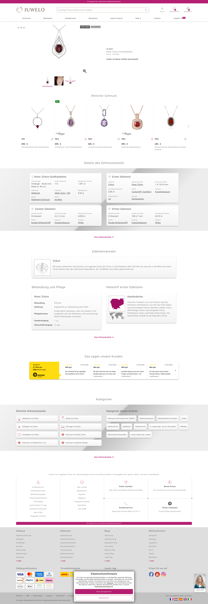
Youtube (157, 574)
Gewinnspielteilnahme (38, 498)
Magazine (82, 498)
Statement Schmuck (40, 199)
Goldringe (20, 557)
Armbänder (20, 543)
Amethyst (152, 539)
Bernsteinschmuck (67, 546)
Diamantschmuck (67, 554)
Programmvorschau (82, 502)
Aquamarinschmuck (68, 543)
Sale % (138, 18)
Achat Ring (109, 535)
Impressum (60, 596)
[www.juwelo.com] (185, 599)
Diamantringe (21, 554)
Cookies (49, 596)
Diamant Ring (110, 550)
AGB (27, 596)
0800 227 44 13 (133, 511)
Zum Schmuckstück (102, 237)
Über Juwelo (82, 487)
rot (109, 198)
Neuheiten (93, 18)
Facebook (151, 574)
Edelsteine (47, 18)
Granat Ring (109, 554)
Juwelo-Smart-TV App (38, 505)
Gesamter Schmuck (23, 535)
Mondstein (153, 557)
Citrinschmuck (66, 550)
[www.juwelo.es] (180, 599)
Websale (183, 426)
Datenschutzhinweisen (103, 587)
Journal (81, 509)
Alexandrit (153, 535)
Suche (146, 10)
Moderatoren (82, 491)
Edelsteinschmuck (146, 418)
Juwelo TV (179, 18)
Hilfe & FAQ (38, 512)
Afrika (81, 222)
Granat (151, 554)
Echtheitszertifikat (38, 491)
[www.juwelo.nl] (176, 599)
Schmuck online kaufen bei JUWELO (121, 418)
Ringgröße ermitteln (38, 516)
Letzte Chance (116, 18)
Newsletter (82, 505)
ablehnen (110, 583)
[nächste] (188, 126)
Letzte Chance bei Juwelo (140, 435)
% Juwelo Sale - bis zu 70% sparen (163, 426)
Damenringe (21, 550)
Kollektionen (70, 18)
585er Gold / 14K (62, 193)
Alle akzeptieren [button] (104, 591)
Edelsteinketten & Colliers (167, 418)
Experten (81, 494)
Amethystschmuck (67, 539)
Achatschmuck (66, 535)
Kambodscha (138, 198)
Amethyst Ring (110, 539)
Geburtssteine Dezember (117, 435)
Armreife (19, 546)
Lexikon (157, 18)
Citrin (151, 550)
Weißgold (35, 193)
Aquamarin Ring (111, 543)
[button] (162, 10)
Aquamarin (153, 543)
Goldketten (127, 426)
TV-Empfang (38, 502)
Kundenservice (38, 487)
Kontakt (71, 596)
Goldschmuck (113, 426)
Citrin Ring (109, 546)
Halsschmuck (140, 426)
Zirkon (111, 184)
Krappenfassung (162, 191)
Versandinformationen (38, 509)
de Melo (58, 199)
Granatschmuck (66, 557)
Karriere (19, 596)
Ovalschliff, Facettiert (141, 191)
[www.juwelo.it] (190, 599)
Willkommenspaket (38, 494)
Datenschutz (37, 596)
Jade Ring (108, 557)
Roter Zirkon (137, 184)
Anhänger (20, 539)
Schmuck (26, 18)
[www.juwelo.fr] (171, 599)
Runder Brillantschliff (41, 222)
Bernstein (152, 546)
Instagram (163, 574)
